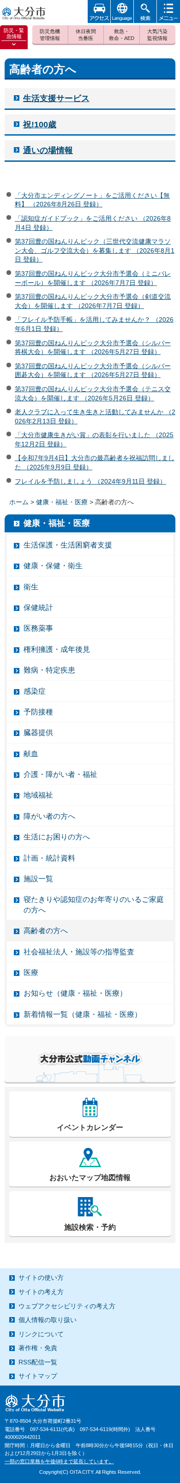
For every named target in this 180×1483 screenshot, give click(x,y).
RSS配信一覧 (37, 1362)
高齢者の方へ (46, 931)
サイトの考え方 (41, 1291)
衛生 (31, 587)
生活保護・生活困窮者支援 (68, 545)
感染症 (35, 691)
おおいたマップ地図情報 (90, 1177)
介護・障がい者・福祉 (60, 774)
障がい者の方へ (49, 816)
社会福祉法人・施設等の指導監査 (79, 952)
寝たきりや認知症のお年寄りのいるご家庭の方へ (94, 904)
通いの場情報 (48, 150)
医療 (31, 972)
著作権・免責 (37, 1348)
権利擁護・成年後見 (57, 649)
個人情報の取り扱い (47, 1319)
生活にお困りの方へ (57, 837)
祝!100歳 (39, 124)
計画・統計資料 (49, 858)
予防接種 (38, 712)
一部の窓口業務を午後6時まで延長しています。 (59, 1461)
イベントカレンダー (90, 1127)
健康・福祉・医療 (62, 502)
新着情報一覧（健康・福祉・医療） (83, 1014)
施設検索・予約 (90, 1227)
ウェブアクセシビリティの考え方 (66, 1306)
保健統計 (38, 607)
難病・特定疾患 (49, 670)
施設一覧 (38, 879)
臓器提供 (38, 732)
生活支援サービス (56, 98)
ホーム (19, 502)
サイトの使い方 (41, 1277)
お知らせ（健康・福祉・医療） (75, 993)
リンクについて (41, 1334)
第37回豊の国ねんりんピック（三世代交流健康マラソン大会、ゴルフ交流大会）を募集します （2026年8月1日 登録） (94, 250)
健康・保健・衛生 (53, 566)
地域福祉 (38, 795)
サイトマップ (37, 1376)
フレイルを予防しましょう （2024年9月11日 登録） (90, 481)
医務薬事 (38, 628)
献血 (31, 754)
